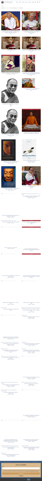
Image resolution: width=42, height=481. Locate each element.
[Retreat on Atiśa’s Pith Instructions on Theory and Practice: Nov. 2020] (24, 315)
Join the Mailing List (21, 473)
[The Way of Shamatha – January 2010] (8, 227)
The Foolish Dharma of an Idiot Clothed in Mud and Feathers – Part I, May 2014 (31, 377)
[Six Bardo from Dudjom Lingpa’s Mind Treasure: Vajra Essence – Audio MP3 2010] (25, 220)
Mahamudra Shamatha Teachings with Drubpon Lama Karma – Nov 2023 (11, 74)
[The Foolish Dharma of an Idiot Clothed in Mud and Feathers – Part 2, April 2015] (10, 382)
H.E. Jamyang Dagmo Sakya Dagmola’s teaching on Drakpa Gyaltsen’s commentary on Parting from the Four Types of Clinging (31, 73)
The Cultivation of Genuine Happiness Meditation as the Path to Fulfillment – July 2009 (10, 189)
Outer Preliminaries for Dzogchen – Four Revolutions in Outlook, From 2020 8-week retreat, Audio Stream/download (31, 32)
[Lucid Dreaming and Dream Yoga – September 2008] (8, 220)
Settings (25, 479)
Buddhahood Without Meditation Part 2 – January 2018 (31, 303)
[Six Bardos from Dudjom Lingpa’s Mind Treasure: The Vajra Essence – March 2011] (8, 193)
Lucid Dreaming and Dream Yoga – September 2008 (10, 221)
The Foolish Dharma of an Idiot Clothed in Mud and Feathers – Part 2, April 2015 (10, 385)
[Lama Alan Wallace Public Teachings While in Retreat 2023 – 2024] (31, 37)
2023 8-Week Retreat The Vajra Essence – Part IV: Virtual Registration (11, 447)
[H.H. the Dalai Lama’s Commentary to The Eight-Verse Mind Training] (10, 109)
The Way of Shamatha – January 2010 (10, 247)
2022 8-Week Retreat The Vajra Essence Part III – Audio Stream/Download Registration (31, 440)
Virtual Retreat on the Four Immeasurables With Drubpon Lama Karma (11, 344)
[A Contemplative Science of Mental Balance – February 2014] (10, 389)
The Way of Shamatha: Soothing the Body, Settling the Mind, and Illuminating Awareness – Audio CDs (31, 276)
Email (3, 466)
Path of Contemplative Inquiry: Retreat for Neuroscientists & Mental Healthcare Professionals (31, 249)
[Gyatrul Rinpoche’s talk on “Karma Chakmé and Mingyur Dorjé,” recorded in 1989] (28, 78)
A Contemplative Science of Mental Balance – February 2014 (10, 393)
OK (28, 479)
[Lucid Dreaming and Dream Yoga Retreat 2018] (3, 307)
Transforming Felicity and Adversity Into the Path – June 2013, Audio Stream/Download (10, 350)
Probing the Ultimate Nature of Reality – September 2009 (31, 310)
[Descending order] (10, 8)
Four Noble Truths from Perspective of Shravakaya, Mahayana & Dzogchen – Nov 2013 (31, 416)
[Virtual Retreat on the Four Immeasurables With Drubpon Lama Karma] (9, 342)
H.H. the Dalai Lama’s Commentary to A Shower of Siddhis (11, 104)
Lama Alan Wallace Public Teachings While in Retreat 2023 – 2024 (31, 50)
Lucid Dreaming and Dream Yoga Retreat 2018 (10, 309)
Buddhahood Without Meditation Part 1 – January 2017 (11, 303)
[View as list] (22, 8)
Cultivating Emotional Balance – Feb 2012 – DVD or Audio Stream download (31, 161)
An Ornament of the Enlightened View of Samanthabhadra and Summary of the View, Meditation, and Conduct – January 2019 (10, 440)
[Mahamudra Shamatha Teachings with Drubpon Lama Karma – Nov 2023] (10, 55)
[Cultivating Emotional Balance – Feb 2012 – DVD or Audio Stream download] (29, 139)
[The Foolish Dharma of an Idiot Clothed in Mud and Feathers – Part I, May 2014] (29, 356)
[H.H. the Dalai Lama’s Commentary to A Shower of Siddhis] (10, 78)
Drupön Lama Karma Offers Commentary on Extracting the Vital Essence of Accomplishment (31, 133)
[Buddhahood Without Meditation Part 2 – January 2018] (29, 280)
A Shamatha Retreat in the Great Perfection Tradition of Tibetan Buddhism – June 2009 (31, 196)
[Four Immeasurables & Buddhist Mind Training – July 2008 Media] (9, 356)
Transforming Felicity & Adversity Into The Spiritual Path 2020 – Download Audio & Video (31, 344)
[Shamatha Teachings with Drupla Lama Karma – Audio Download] (31, 166)
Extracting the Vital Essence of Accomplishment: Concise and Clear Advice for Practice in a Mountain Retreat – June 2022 (31, 351)
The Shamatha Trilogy (10, 50)
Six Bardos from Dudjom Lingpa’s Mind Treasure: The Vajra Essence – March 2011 (10, 216)
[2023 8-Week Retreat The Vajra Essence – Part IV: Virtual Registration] (9, 445)
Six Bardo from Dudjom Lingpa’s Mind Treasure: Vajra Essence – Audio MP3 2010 (31, 222)
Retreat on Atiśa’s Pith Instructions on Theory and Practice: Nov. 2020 (31, 317)
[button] (39, 2)
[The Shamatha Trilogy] (10, 37)
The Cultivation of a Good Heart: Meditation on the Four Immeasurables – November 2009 (10, 162)
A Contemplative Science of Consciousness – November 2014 (31, 384)
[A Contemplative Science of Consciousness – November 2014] (29, 382)
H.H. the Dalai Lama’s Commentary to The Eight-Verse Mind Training (11, 135)
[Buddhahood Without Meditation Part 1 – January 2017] (8, 280)
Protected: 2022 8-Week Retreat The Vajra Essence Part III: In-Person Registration (10, 455)
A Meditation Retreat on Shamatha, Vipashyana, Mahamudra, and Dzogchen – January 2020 (11, 337)
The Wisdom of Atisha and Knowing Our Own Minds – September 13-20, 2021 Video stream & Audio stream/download (31, 448)
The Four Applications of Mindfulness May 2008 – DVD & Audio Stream (11, 276)
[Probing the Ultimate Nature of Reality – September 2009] (31, 307)
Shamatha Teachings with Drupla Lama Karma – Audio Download (31, 186)
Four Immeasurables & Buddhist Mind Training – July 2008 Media (10, 358)
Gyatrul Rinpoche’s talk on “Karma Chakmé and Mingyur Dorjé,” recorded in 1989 (31, 89)
